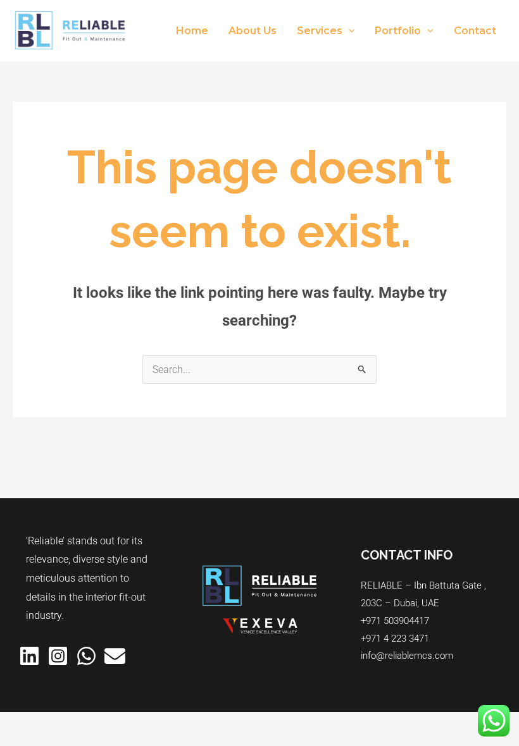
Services (319, 31)
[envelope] (114, 655)
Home (192, 31)
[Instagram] (57, 655)
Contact (475, 31)
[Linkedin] (29, 655)
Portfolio (398, 31)
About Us (252, 31)
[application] (348, 31)
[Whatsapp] (86, 655)
